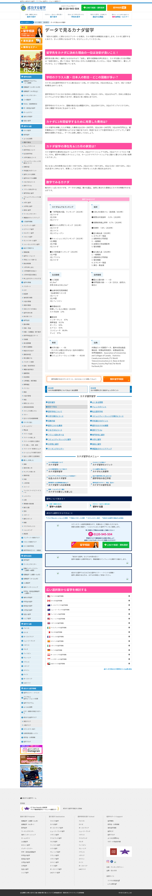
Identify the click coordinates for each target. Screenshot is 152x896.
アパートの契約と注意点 (32, 441)
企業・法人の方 (111, 870)
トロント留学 (28, 237)
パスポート (27, 286)
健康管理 (26, 373)
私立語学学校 (97, 411)
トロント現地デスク (30, 542)
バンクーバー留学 (29, 225)
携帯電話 (26, 384)
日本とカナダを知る (30, 309)
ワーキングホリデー (56, 448)
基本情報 (26, 324)
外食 (25, 479)
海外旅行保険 (28, 298)
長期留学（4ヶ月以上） (31, 91)
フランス (26, 662)
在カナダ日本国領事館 (31, 418)
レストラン (27, 496)
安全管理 (26, 377)
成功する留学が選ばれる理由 (113, 518)
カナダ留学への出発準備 (59, 484)
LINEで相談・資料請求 (117, 544)
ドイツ (26, 674)
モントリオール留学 (30, 240)
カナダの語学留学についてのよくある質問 (63, 390)
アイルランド (83, 838)
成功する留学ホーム (29, 798)
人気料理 (26, 483)
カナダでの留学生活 (103, 484)
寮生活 (26, 430)
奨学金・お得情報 (29, 737)
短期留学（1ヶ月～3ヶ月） (32, 87)
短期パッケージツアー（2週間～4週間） (31, 569)
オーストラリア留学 (56, 828)
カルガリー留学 (29, 233)
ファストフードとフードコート (32, 491)
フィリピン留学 (55, 845)
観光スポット (28, 519)
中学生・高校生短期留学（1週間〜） (32, 592)
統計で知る (52, 406)
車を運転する (28, 358)
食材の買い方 (28, 468)
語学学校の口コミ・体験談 (32, 550)
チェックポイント (99, 406)
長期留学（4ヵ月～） (28, 824)
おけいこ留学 (25, 845)
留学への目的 (56, 505)
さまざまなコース (55, 430)
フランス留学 (54, 855)
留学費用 (110, 821)
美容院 (26, 534)
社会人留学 (27, 121)
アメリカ (26, 628)
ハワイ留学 (53, 848)
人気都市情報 (28, 221)
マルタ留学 (53, 842)
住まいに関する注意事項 (32, 456)
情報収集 (26, 252)
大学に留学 (96, 439)
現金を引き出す (29, 351)
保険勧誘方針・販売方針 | (62, 893)
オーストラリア (29, 637)
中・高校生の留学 (29, 108)
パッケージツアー (27, 848)
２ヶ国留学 (27, 100)
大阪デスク (27, 725)
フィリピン (27, 653)
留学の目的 (27, 77)
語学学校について (55, 411)
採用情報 (81, 893)
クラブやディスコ (29, 526)
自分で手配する (29, 248)
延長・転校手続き (29, 366)
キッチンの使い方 (29, 472)
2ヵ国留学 (27, 583)
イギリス (26, 645)
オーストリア (28, 679)
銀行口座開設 (28, 347)
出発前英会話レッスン (31, 733)
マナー (26, 415)
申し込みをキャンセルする (32, 278)
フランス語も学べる (56, 434)
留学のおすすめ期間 (100, 425)
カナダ (26, 632)
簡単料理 (26, 475)
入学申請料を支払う (30, 271)
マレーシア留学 (55, 852)
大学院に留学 (53, 444)
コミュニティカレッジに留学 (59, 439)
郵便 (25, 392)
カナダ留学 (55, 463)
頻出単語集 (27, 263)
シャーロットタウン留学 (32, 244)
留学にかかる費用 (55, 425)
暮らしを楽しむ (29, 460)
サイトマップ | (74, 893)
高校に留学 (96, 444)
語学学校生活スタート (31, 335)
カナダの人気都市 (101, 470)
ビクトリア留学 (29, 229)
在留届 (26, 339)
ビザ (25, 290)
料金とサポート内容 (78, 518)
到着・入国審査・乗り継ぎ (32, 332)
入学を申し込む (29, 267)
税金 (25, 400)
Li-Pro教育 (111, 884)
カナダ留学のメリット (103, 463)
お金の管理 (27, 396)
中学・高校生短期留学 (28, 852)
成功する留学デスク (30, 717)
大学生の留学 (28, 610)
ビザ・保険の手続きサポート (32, 712)
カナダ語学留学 (57, 470)
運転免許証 (27, 354)
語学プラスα (97, 430)
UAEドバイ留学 (55, 873)
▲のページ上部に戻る (118, 669)
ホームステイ (28, 112)
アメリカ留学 (54, 821)
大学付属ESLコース (55, 416)
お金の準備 (27, 301)
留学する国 (101, 505)
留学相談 (119, 7)
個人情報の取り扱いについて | (44, 893)
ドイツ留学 (53, 866)
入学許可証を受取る (30, 275)
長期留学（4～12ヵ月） (31, 579)
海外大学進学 (28, 116)
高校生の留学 (28, 606)
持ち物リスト (28, 316)
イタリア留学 (54, 859)
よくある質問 (97, 402)
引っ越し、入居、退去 (31, 445)
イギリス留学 (54, 835)
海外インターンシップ (31, 587)
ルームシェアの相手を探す (32, 452)
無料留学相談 (116, 379)
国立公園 (26, 507)
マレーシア (27, 658)
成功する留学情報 (30, 688)
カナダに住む (28, 422)
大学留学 (24, 866)
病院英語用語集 (29, 407)
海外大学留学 (28, 597)
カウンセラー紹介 (94, 518)
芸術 (25, 511)
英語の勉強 (27, 305)
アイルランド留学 (56, 838)
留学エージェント (29, 256)
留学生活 (26, 320)
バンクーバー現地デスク (32, 538)
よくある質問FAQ (113, 838)
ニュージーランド (29, 641)
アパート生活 (28, 434)
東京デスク (27, 721)
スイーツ (26, 487)
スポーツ (26, 515)
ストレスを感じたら (30, 411)
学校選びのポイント (100, 420)
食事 (25, 464)
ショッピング (28, 530)
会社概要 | (23, 893)
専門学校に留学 (98, 434)
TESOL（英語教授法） (31, 104)
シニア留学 (27, 618)
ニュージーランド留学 (57, 831)
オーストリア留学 (56, 869)
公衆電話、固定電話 (30, 381)
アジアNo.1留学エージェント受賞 (31, 698)
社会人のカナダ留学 (62, 477)
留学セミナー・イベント (32, 693)
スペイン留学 (54, 862)
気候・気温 (27, 328)
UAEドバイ (27, 683)
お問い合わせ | (30, 893)
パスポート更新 (29, 362)
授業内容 (51, 420)
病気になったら (29, 403)
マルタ (26, 649)
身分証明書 (27, 343)
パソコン (26, 388)
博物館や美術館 (29, 504)
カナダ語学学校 (29, 546)
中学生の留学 (28, 601)
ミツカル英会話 (113, 880)
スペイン (26, 670)
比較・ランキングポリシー (115, 867)
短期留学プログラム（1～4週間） (30, 82)
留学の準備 (27, 282)
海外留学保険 (112, 828)
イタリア (26, 666)
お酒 (25, 500)
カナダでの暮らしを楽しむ (60, 490)
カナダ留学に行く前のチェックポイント (105, 390)
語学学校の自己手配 (102, 477)
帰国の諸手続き (29, 369)
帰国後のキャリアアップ (102, 448)
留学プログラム (29, 703)
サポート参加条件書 (114, 842)
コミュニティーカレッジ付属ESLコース (108, 416)
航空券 (26, 294)
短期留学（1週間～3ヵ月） (32, 574)
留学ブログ (27, 742)
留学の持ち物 (28, 313)
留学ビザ (110, 831)
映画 (25, 522)
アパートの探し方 (29, 437)
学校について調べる (30, 260)
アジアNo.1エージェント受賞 (57, 518)
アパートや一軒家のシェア (32, 449)
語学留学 (51, 402)
